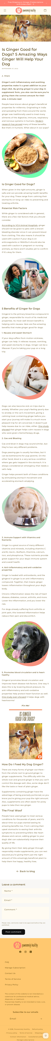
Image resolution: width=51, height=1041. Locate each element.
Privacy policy (11, 1033)
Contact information (18, 1037)
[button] (5, 10)
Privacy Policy (11, 985)
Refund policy (37, 1029)
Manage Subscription (15, 968)
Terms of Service (13, 979)
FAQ (7, 962)
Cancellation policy (35, 1037)
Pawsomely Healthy (22, 1029)
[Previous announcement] (4, 3)
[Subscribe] (41, 1019)
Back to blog (27, 871)
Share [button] (7, 76)
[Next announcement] (46, 3)
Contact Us (10, 973)
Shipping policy (41, 1033)
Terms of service (26, 1033)
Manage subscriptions (25, 1040)
